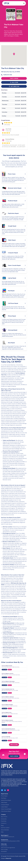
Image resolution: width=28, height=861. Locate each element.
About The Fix (4, 816)
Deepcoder (8, 858)
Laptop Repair (4, 806)
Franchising (3, 821)
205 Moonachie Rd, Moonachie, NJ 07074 (10, 841)
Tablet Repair (4, 802)
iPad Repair (3, 798)
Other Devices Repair (6, 811)
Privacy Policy (4, 845)
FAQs (2, 832)
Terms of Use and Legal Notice (8, 847)
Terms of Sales (4, 849)
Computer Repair (5, 804)
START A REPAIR (14, 78)
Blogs (2, 825)
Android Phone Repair (6, 800)
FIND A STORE (14, 744)
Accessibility (4, 851)
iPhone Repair (4, 795)
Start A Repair (14, 756)
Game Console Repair (6, 809)
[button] (14, 54)
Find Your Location (5, 827)
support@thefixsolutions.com (7, 836)
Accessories (4, 818)
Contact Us (3, 823)
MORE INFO (9, 669)
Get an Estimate (5, 829)
